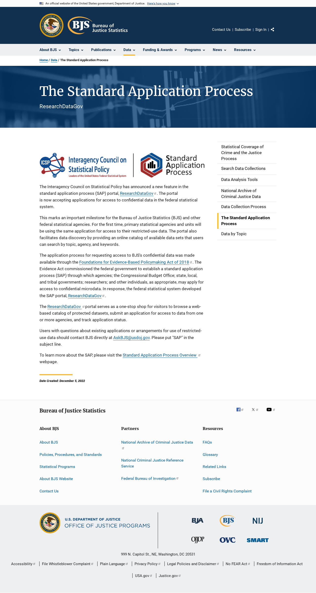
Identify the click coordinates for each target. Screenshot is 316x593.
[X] (256, 413)
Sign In (260, 29)
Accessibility (21, 564)
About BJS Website (56, 478)
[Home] (98, 25)
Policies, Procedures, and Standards (71, 454)
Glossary (210, 454)
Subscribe (243, 29)
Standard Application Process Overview (160, 355)
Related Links (214, 466)
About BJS (49, 442)
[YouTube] (271, 413)
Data (54, 60)
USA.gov (142, 576)
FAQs (207, 442)
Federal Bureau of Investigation (148, 478)
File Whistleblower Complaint (66, 564)
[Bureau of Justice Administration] (197, 524)
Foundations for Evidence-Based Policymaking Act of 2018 (134, 262)
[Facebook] (242, 413)
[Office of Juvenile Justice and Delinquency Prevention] (197, 544)
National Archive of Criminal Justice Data (157, 442)
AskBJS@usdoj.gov (131, 337)
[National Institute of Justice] (258, 524)
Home (44, 60)
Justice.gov (168, 576)
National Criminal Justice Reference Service (152, 463)
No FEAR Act (236, 564)
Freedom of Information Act (280, 564)
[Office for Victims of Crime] (228, 543)
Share (276, 33)
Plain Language (112, 564)
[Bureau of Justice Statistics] (228, 527)
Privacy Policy (146, 564)
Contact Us (221, 29)
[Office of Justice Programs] (52, 25)
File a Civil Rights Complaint (227, 491)
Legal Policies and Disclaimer (191, 564)
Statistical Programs (57, 466)
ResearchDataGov (136, 193)
